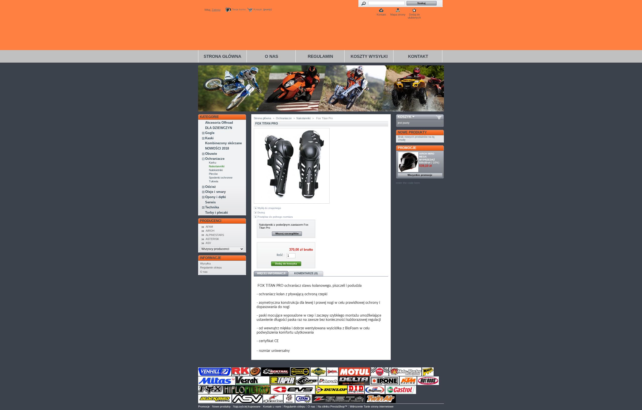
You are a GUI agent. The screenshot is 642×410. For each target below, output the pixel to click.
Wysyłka (205, 263)
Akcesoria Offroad (219, 122)
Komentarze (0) (306, 273)
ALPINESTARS (215, 234)
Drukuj (261, 212)
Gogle (209, 133)
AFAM (209, 226)
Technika (212, 207)
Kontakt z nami (272, 406)
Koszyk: (258, 9)
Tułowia (213, 181)
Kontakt (381, 14)
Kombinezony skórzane (223, 143)
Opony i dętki (215, 197)
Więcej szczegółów (287, 233)
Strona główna (222, 56)
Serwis (210, 202)
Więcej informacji (271, 273)
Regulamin (320, 56)
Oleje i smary (215, 192)
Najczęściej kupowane (247, 406)
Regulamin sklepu (211, 267)
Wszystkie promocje (420, 175)
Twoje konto (239, 9)
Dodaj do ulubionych (414, 15)
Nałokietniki (216, 170)
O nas (271, 56)
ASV (208, 242)
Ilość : (280, 255)
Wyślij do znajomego (269, 208)
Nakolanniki (216, 166)
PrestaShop (337, 406)
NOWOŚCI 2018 (217, 148)
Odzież (210, 187)
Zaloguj (216, 9)
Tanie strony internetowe (378, 406)
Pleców (213, 173)
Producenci (210, 221)
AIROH (210, 230)
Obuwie (211, 154)
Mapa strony (398, 14)
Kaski (209, 138)
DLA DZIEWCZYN (218, 128)
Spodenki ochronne (220, 177)
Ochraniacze (214, 159)
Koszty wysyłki (369, 56)
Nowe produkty (412, 132)
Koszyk (404, 117)
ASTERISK (212, 238)
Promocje (407, 148)
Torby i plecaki (216, 212)
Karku (212, 162)
